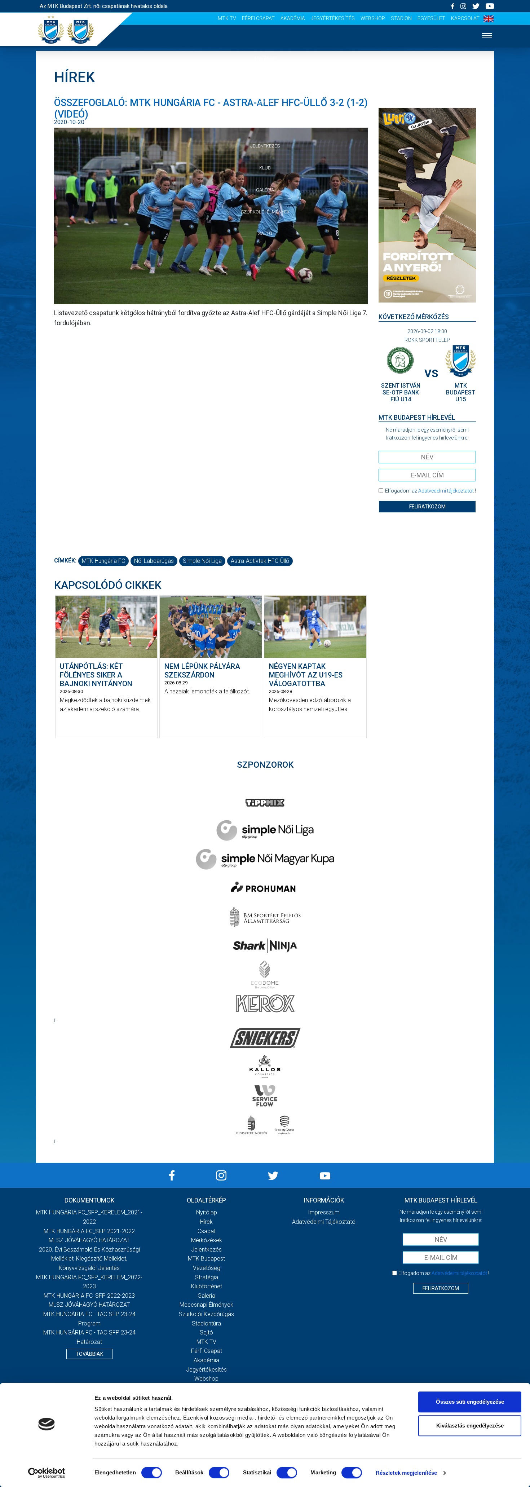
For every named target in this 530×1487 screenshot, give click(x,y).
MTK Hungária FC (103, 560)
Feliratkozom (427, 506)
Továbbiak (89, 1354)
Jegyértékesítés (333, 18)
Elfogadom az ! (430, 491)
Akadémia (293, 18)
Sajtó (265, 233)
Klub (265, 168)
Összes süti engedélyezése (470, 1402)
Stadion (401, 18)
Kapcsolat (465, 18)
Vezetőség (206, 1268)
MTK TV (227, 18)
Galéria (265, 190)
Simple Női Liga (202, 560)
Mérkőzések (265, 124)
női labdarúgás (154, 560)
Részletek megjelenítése (406, 1473)
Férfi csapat (258, 18)
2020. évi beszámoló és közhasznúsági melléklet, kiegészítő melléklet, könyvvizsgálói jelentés (89, 1258)
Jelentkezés (265, 146)
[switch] (219, 1472)
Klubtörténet (206, 1286)
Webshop (373, 18)
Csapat (265, 102)
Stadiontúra (206, 1323)
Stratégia (206, 1277)
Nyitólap (265, 58)
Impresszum (324, 1212)
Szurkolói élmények (265, 212)
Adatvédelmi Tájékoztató (323, 1221)
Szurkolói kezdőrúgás (206, 1314)
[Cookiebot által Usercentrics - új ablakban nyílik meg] (46, 1473)
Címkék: (65, 560)
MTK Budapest (206, 1258)
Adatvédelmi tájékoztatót (446, 491)
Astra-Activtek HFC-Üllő (260, 560)
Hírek (265, 80)
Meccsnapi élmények (206, 1304)
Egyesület (431, 18)
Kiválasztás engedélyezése (470, 1425)
